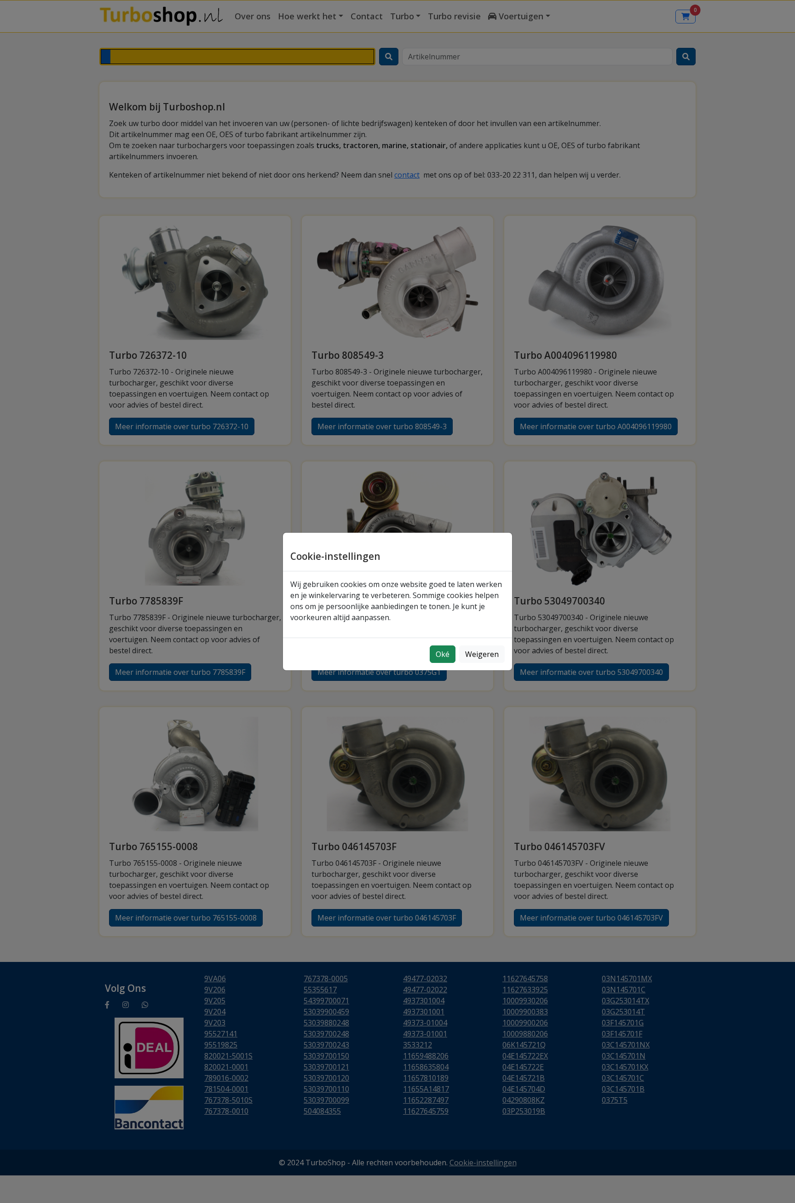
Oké (442, 654)
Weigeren (482, 654)
